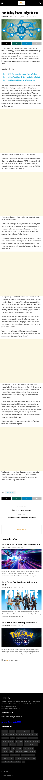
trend (4, 762)
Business (5, 738)
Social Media (15, 755)
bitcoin (34, 734)
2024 (18, 731)
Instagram (33, 745)
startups (5, 758)
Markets (5, 751)
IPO (25, 748)
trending (11, 762)
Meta (11, 751)
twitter (18, 762)
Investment (5, 748)
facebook (36, 741)
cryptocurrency (21, 738)
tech (11, 758)
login (7, 660)
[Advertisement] (21, 131)
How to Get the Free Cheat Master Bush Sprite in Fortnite (21, 77)
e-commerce (33, 738)
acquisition (25, 731)
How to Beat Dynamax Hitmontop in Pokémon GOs (19, 80)
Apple (12, 734)
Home (3, 9)
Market (30, 748)
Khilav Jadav (6, 547)
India (26, 745)
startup (31, 755)
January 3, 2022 (19, 17)
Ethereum (28, 741)
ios (13, 748)
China (12, 738)
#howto (12, 731)
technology (19, 758)
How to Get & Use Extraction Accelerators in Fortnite (20, 74)
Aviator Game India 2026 (11, 722)
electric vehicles (7, 741)
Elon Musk (19, 741)
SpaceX (24, 755)
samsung (5, 755)
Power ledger (10, 492)
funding (4, 745)
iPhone (18, 748)
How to (8, 9)
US (23, 762)
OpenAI (32, 751)
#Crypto (4, 731)
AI (32, 731)
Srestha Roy (7, 17)
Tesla (27, 758)
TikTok (33, 758)
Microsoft (19, 751)
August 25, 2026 (16, 547)
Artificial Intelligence (23, 734)
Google (20, 745)
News (26, 751)
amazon (5, 734)
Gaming (12, 745)
